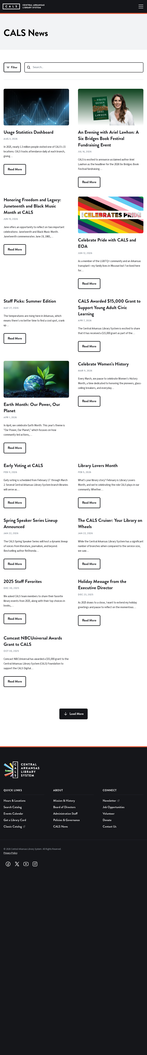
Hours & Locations (14, 801)
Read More (15, 169)
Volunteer (109, 814)
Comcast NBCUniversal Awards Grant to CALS (33, 641)
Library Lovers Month (98, 465)
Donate (107, 820)
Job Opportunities (113, 807)
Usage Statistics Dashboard (28, 132)
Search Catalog (13, 807)
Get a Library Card (15, 820)
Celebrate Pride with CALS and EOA (107, 243)
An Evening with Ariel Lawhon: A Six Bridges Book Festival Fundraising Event (108, 138)
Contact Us (109, 826)
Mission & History (64, 801)
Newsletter (109, 801)
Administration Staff (65, 814)
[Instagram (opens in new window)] (34, 863)
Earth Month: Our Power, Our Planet (32, 407)
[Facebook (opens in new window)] (8, 863)
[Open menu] (141, 6)
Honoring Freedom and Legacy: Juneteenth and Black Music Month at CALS (32, 206)
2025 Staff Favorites (23, 581)
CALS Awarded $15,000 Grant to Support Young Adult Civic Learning (109, 307)
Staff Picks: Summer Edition (30, 301)
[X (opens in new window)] (17, 863)
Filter (14, 67)
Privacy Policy (10, 853)
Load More (77, 713)
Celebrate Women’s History (103, 364)
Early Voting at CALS (23, 465)
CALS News (60, 826)
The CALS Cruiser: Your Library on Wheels (110, 523)
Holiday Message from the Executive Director (102, 584)
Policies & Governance (66, 820)
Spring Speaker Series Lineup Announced (31, 523)
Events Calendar (13, 814)
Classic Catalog (13, 826)
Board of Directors (64, 807)
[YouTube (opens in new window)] (26, 863)
